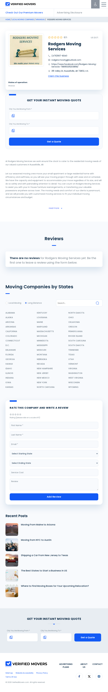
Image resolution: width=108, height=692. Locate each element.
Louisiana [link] (42, 317)
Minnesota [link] (42, 340)
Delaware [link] (10, 350)
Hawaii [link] (9, 363)
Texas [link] (71, 354)
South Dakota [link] (76, 345)
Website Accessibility (24, 673)
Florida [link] (9, 354)
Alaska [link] (9, 317)
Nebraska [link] (42, 359)
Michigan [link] (42, 336)
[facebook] (79, 679)
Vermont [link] (73, 363)
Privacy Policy (42, 673)
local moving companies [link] (23, 19)
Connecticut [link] (12, 340)
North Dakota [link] (76, 312)
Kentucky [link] (42, 312)
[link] (11, 414)
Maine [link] (40, 322)
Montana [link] (42, 354)
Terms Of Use (11, 677)
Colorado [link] (11, 336)
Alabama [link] (10, 312)
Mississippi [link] (42, 345)
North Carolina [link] (46, 387)
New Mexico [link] (43, 377)
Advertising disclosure (69, 12)
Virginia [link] (72, 368)
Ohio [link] (71, 317)
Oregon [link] (72, 326)
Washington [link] (75, 373)
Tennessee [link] (73, 350)
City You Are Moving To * (19, 124)
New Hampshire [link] (45, 368)
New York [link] (42, 382)
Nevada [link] (41, 363)
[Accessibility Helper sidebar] (95, 4)
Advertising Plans (66, 666)
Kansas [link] (9, 387)
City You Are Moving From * (20, 109)
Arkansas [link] (11, 86)
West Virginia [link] (75, 377)
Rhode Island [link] (75, 336)
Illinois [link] (9, 373)
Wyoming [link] (73, 387)
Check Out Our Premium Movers (24, 12)
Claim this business (58, 76)
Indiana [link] (9, 377)
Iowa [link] (8, 382)
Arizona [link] (9, 322)
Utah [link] (71, 359)
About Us (83, 666)
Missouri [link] (41, 350)
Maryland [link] (42, 326)
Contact (97, 664)
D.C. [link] (7, 345)
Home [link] (7, 19)
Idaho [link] (8, 368)
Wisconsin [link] (74, 382)
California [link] (11, 331)
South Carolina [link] (77, 340)
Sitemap (9, 673)
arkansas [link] (40, 19)
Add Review (54, 496)
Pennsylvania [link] (75, 331)
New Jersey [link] (42, 373)
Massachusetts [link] (45, 331)
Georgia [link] (10, 359)
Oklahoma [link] (74, 322)
